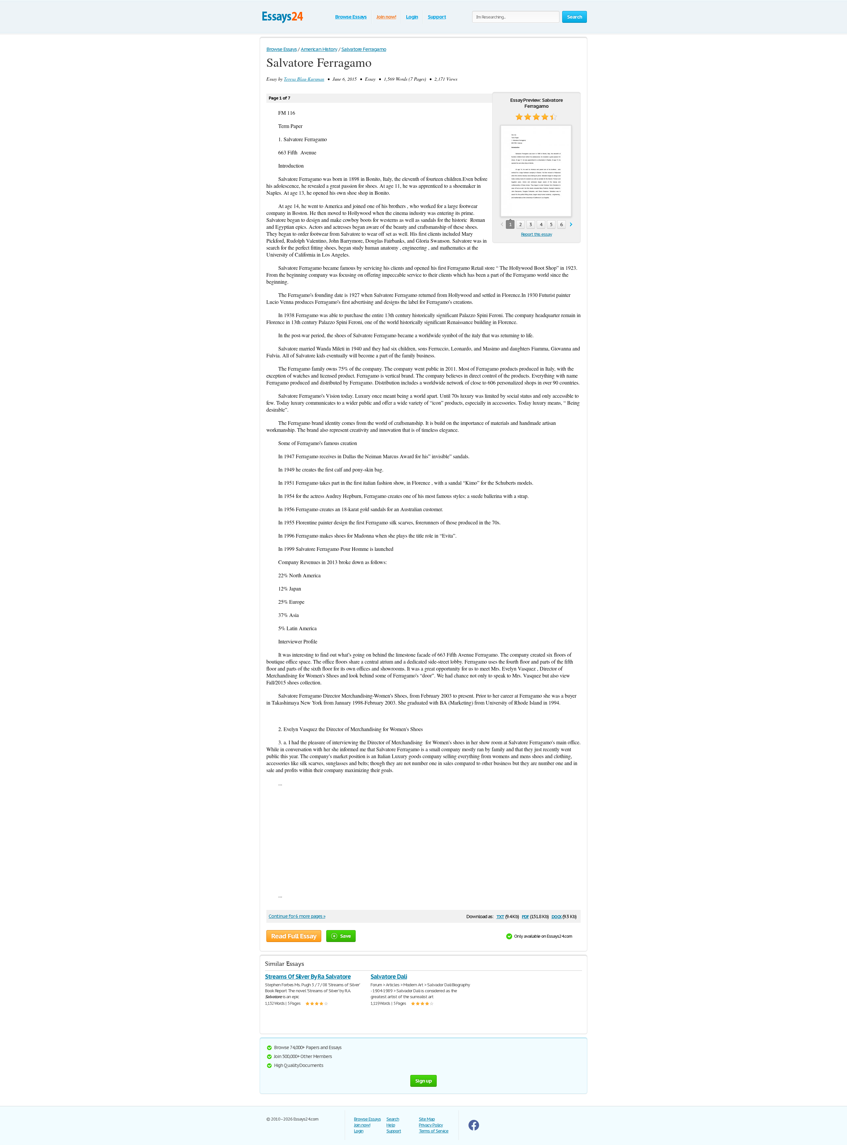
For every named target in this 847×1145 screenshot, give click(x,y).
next (571, 224)
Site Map (427, 1119)
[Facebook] (473, 1129)
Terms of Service (433, 1131)
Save (345, 936)
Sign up (423, 1081)
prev (501, 224)
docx (557, 916)
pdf (525, 916)
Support (437, 17)
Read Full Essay (293, 936)
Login (412, 17)
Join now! (386, 17)
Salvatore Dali (389, 976)
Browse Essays (351, 17)
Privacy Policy (431, 1125)
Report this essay (536, 234)
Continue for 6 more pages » (297, 916)
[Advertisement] (423, 839)
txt (500, 916)
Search (392, 1119)
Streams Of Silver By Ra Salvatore (308, 976)
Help (390, 1125)
